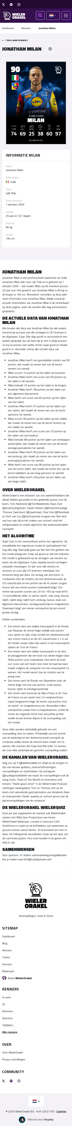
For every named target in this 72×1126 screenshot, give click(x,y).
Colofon (61, 1111)
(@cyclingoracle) (11, 775)
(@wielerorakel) (28, 763)
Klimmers (7, 1011)
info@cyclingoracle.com (38, 859)
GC (3, 1004)
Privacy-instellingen (13, 1059)
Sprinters (7, 1018)
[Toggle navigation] (66, 15)
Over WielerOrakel (12, 1052)
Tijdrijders (7, 1025)
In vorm (6, 997)
